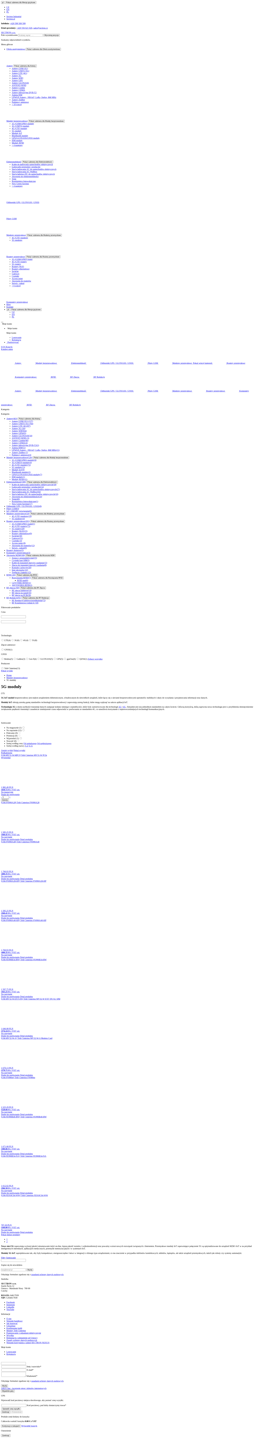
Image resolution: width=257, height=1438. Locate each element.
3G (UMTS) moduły (20, 126)
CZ (7, 7)
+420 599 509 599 (18, 23)
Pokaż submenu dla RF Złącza (33, 588)
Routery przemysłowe (15, 257)
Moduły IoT (17, 133)
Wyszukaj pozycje (51, 35)
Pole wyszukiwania (9, 35)
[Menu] (2, 322)
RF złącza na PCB (21, 595)
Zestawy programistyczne (24, 558)
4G (124, 707)
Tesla (14, 179)
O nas (8, 1318)
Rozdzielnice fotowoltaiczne (24, 181)
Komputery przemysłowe (17, 302)
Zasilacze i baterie (21, 572)
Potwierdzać (17, 1412)
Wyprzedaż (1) (12, 738)
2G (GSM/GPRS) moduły (23, 124)
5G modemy (17, 240)
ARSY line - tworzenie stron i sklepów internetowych (23, 1388)
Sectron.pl (10, 19)
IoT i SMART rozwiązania (19, 511)
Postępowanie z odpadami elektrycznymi (23, 1333)
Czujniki (15, 276)
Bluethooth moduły (20, 136)
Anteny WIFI (17, 78)
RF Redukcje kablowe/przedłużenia (29, 600)
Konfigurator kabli (14, 1328)
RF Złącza (12, 588)
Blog (8, 304)
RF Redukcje (13, 598)
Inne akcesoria (20, 570)
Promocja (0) (12, 736)
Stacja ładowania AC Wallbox (24, 172)
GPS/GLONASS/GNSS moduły (26, 138)
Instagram (10, 1305)
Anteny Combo (18, 88)
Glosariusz (10, 1326)
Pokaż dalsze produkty (10, 1235)
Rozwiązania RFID (21, 578)
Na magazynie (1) (14, 728)
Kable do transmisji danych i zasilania (29, 563)
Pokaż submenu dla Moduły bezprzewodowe (46, 121)
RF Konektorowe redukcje (25, 603)
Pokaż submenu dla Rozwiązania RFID (47, 578)
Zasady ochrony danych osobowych (21, 1340)
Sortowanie (11, 1258)
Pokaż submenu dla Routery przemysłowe (43, 257)
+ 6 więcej (16, 286)
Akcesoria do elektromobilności (25, 176)
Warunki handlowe (14, 1321)
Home (9, 675)
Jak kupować (12, 1323)
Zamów (5, 800)
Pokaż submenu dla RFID (27, 575)
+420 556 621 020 (24, 28)
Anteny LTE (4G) (19, 73)
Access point (17, 278)
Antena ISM (17, 95)
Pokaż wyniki (7, 671)
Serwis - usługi (18, 283)
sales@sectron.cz (40, 28)
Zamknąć (5, 1412)
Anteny (9, 66)
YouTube (10, 1309)
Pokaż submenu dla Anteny (25, 66)
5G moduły (16, 131)
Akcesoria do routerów (21, 281)
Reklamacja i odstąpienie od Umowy (22, 1338)
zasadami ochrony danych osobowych (47, 1274)
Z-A (31, 746)
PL (7, 12)
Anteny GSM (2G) (20, 68)
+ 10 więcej (17, 104)
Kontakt (9, 307)
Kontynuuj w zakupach (11, 1426)
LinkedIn (10, 1307)
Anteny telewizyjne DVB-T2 (24, 92)
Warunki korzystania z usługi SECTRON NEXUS (27, 1343)
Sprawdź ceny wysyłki (11, 1409)
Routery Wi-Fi (18, 266)
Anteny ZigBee (18, 100)
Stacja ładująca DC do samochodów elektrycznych (33, 174)
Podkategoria (6, 753)
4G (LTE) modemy (20, 238)
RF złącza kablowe (21, 590)
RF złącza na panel (21, 593)
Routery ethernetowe (20, 269)
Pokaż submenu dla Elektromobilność (37, 162)
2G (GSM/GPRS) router (22, 259)
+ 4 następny (17, 145)
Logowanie (16, 337)
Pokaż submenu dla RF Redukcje (36, 598)
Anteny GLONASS (20, 83)
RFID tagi (22, 580)
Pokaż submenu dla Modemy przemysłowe (44, 235)
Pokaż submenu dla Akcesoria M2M (40, 555)
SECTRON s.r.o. (8, 32)
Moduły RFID (18, 143)
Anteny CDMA (18, 90)
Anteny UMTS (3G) (20, 71)
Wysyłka (10, 1335)
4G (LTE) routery (19, 262)
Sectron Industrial (13, 16)
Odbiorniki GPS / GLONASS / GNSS (22, 202)
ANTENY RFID (19, 85)
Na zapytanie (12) (14, 730)
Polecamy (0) (12, 733)
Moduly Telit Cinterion (16, 1330)
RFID (10, 575)
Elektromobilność (13, 162)
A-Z (27, 746)
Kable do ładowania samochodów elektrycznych (32, 164)
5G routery (16, 264)
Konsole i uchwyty (21, 567)
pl (2, 2)
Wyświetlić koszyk (29, 1426)
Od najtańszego (30, 743)
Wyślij (29, 1270)
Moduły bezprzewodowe (17, 121)
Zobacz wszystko (95, 659)
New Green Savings (20, 184)
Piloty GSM (11, 219)
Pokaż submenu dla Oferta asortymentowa (43, 49)
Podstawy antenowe (20, 102)
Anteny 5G (16, 76)
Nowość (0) (11, 741)
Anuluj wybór (7, 750)
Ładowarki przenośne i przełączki (26, 167)
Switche (15, 271)
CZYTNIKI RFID (21, 583)
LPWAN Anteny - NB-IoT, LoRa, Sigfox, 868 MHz (34, 97)
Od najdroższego (44, 743)
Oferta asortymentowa (15, 49)
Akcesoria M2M (15, 555)
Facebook (10, 1302)
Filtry (3, 1258)
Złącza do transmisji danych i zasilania (29, 565)
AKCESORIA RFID (22, 585)
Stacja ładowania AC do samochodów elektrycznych (34, 169)
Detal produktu (26, 839)
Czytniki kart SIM (20, 560)
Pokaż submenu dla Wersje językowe (20, 2)
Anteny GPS (17, 80)
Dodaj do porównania (10, 794)
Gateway (15, 274)
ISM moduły (17, 140)
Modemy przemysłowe (16, 235)
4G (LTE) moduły (19, 128)
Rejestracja (16, 340)
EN (7, 9)
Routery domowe (15, 550)
